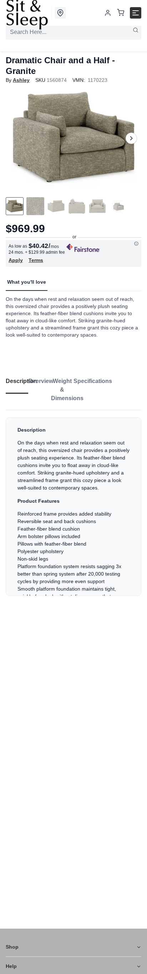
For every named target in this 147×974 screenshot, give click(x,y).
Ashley (21, 80)
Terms (36, 260)
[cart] (120, 13)
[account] (107, 12)
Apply (16, 260)
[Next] (131, 138)
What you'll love (26, 282)
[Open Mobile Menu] (135, 13)
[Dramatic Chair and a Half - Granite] (73, 138)
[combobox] (73, 32)
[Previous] (15, 138)
